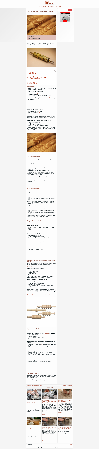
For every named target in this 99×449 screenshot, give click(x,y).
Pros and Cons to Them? (32, 73)
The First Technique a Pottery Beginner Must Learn (33, 402)
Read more (44, 414)
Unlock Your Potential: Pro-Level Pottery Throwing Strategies (49, 428)
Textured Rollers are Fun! (32, 83)
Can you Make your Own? (32, 76)
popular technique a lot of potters (33, 40)
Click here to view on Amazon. (35, 78)
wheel (47, 117)
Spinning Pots (30, 444)
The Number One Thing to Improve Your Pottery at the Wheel (34, 385)
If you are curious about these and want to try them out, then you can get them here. (42, 80)
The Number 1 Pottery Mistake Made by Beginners (64, 401)
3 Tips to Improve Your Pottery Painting (67, 385)
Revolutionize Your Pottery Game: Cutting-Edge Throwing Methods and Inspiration (65, 428)
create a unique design (34, 93)
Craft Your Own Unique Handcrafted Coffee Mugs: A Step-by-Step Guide (49, 401)
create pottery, (50, 380)
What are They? (31, 72)
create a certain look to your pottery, (46, 97)
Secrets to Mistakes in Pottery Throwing (33, 427)
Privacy (71, 444)
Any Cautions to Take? (32, 82)
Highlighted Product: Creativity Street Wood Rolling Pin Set (38, 77)
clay (29, 41)
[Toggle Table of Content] (54, 71)
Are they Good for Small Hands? (35, 74)
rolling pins (47, 333)
